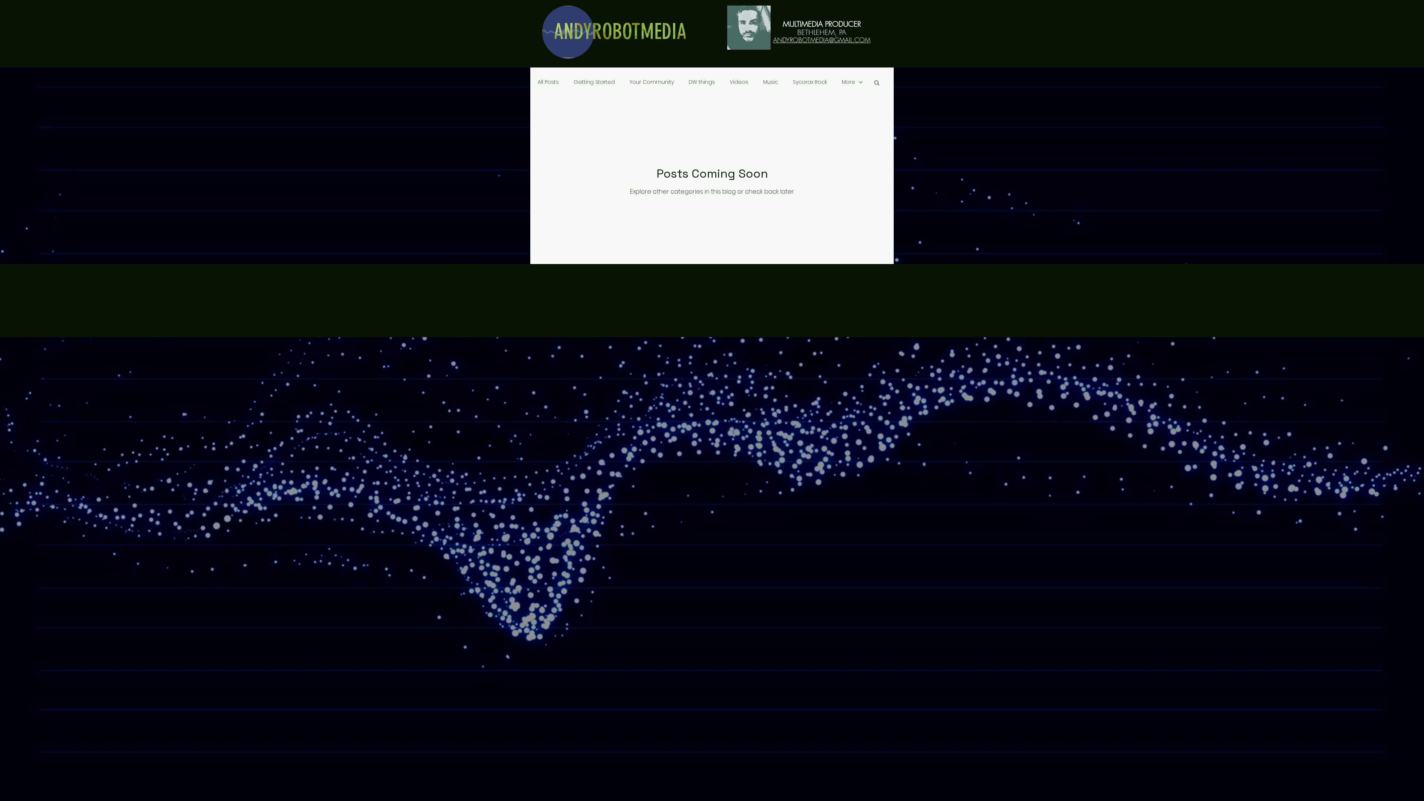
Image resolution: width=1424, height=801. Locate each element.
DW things (702, 82)
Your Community (652, 82)
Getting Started (594, 82)
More (848, 82)
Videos (739, 82)
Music (770, 82)
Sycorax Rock (810, 82)
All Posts (548, 82)
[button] (876, 83)
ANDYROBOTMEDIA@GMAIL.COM (821, 40)
